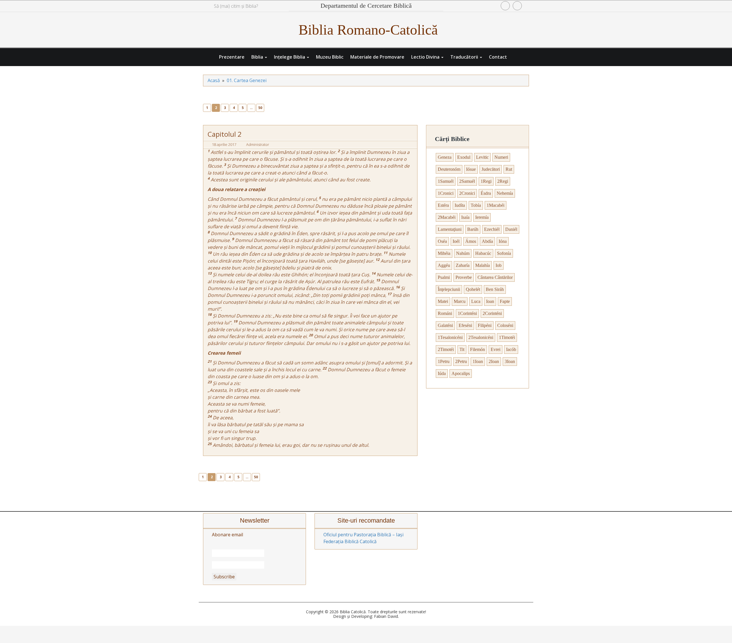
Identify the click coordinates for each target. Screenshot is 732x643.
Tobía (476, 205)
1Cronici (445, 193)
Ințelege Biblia (290, 57)
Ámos (470, 241)
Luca (475, 301)
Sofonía (504, 253)
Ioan (490, 301)
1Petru (443, 361)
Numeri (501, 157)
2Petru (461, 361)
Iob (499, 265)
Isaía (465, 217)
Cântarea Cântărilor (495, 277)
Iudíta (460, 205)
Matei (443, 301)
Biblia (257, 57)
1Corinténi (467, 313)
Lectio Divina (426, 57)
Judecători (491, 169)
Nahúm (463, 253)
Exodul (463, 157)
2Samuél (467, 181)
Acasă (214, 80)
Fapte (505, 301)
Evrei (495, 349)
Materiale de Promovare (377, 57)
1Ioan (478, 361)
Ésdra (486, 193)
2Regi (502, 181)
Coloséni (505, 325)
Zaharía (463, 265)
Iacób (511, 349)
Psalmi (444, 277)
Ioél (456, 241)
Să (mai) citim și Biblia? (236, 6)
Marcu (460, 301)
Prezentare (231, 57)
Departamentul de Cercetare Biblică (366, 5)
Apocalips (460, 373)
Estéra (443, 205)
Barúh (472, 229)
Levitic (482, 157)
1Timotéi (507, 337)
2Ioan (494, 361)
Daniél (511, 229)
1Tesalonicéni (450, 337)
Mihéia (444, 253)
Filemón (477, 349)
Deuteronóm (449, 169)
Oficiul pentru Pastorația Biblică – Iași (363, 534)
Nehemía (505, 193)
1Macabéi (495, 205)
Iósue (471, 169)
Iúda (442, 373)
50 (260, 107)
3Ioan (510, 361)
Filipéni (485, 325)
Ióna (503, 241)
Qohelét (473, 289)
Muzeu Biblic (329, 57)
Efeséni (465, 325)
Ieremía (482, 217)
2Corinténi (492, 313)
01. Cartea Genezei (246, 80)
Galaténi (445, 325)
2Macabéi (446, 217)
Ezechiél (492, 229)
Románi (445, 313)
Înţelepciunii (449, 289)
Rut (509, 169)
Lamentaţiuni (450, 229)
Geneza (444, 157)
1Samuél (445, 181)
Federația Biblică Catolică (350, 541)
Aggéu (444, 265)
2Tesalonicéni (480, 337)
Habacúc (483, 253)
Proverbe (463, 277)
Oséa (442, 241)
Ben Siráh (495, 289)
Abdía (487, 241)
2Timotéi (446, 349)
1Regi (486, 181)
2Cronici (467, 193)
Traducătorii (464, 57)
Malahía (482, 265)
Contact (498, 57)
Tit (462, 349)
